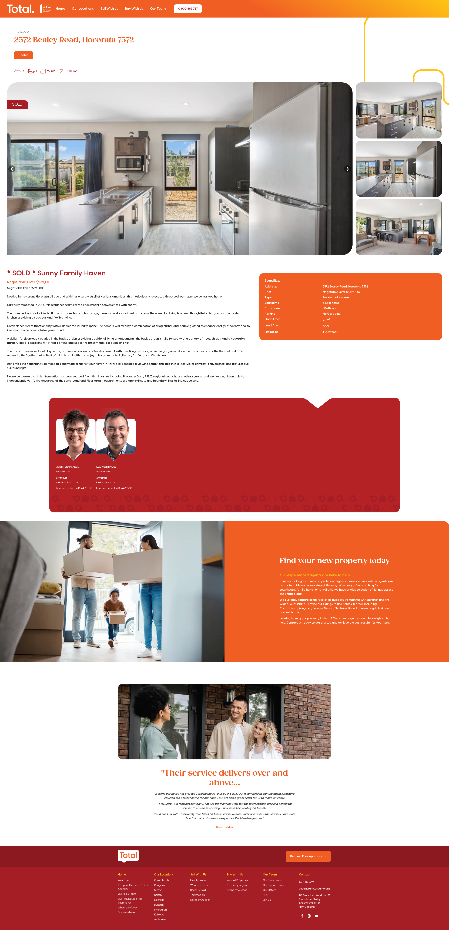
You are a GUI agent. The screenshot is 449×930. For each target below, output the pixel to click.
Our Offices (269, 890)
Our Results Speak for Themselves (130, 901)
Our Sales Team (127, 894)
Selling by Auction (200, 900)
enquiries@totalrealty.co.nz (314, 889)
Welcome (123, 880)
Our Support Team (273, 885)
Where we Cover (127, 908)
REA (265, 895)
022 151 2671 (61, 478)
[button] (60, 9)
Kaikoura (159, 915)
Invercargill (160, 910)
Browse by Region (237, 885)
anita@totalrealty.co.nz (67, 482)
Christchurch (161, 880)
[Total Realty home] (29, 8)
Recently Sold (198, 890)
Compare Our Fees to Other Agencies (133, 887)
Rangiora (159, 885)
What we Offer (199, 885)
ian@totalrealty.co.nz (106, 482)
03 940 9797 (306, 882)
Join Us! (267, 900)
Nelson (158, 895)
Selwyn (158, 890)
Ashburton (160, 919)
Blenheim (159, 900)
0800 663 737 (188, 8)
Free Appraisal (198, 880)
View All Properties (237, 880)
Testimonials (197, 895)
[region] (224, 168)
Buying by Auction (237, 890)
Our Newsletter (127, 912)
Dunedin (159, 905)
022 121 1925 (101, 478)
